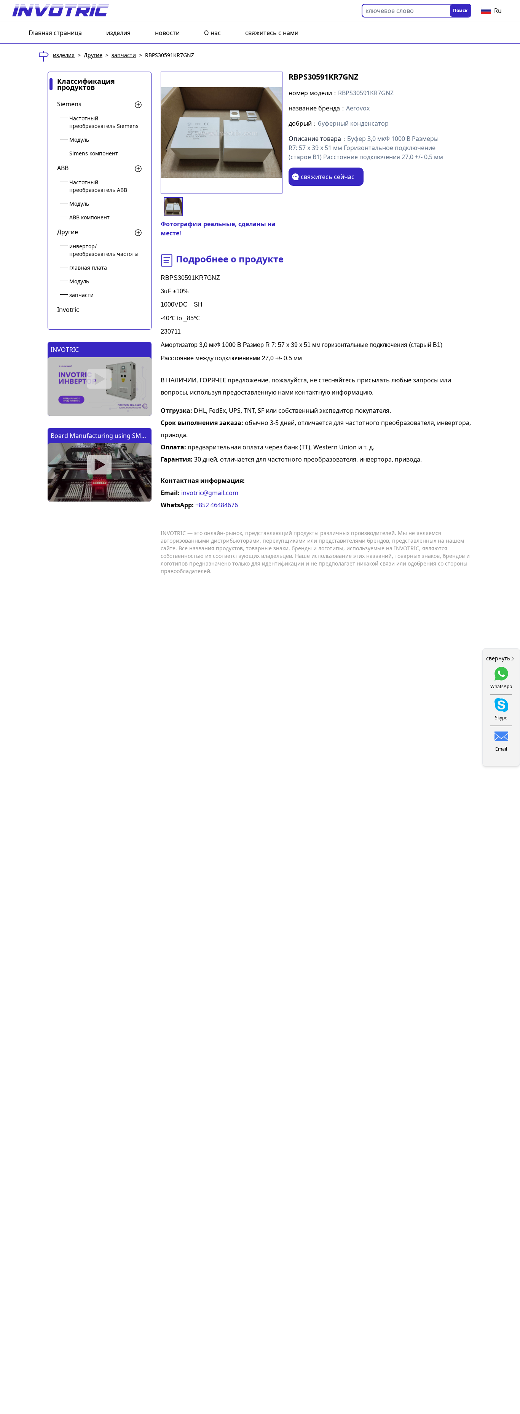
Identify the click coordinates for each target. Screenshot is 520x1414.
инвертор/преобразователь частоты (104, 250)
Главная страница (55, 33)
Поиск (460, 10)
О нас (212, 33)
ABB (63, 168)
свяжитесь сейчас (327, 177)
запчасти (124, 55)
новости (167, 33)
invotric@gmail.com (209, 493)
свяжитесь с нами (271, 33)
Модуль (79, 139)
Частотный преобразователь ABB (98, 186)
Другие (93, 55)
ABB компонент (89, 217)
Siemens (69, 104)
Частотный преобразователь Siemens (104, 122)
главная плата (88, 267)
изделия (118, 33)
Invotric (68, 309)
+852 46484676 (216, 505)
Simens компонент (93, 153)
